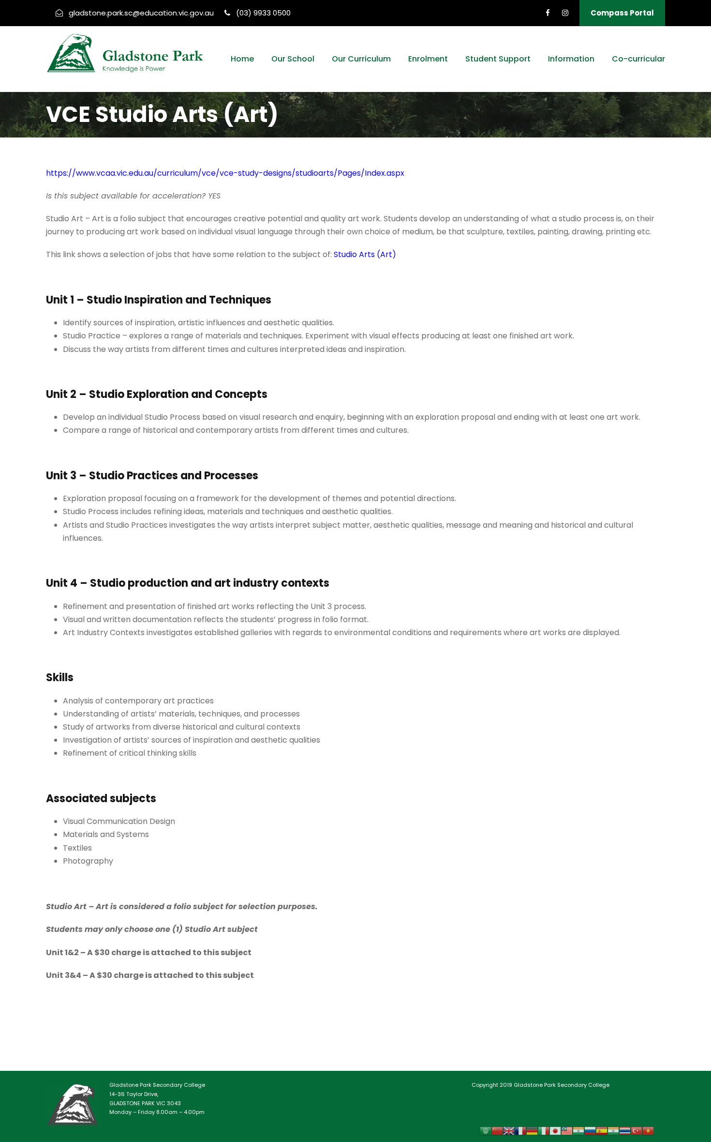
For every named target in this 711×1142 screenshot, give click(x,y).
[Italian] (543, 1130)
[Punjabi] (578, 1130)
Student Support (498, 58)
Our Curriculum (361, 58)
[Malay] (567, 1130)
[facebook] (548, 13)
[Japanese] (555, 1130)
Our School (292, 58)
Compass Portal (622, 13)
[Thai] (625, 1130)
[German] (532, 1130)
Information (571, 58)
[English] (509, 1130)
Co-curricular (638, 58)
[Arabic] (485, 1130)
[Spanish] (601, 1130)
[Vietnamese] (648, 1130)
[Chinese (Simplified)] (497, 1130)
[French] (520, 1130)
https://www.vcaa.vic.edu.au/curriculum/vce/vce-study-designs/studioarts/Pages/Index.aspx (225, 173)
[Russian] (590, 1130)
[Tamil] (613, 1130)
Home (242, 58)
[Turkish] (636, 1130)
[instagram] (565, 13)
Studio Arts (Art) (365, 254)
